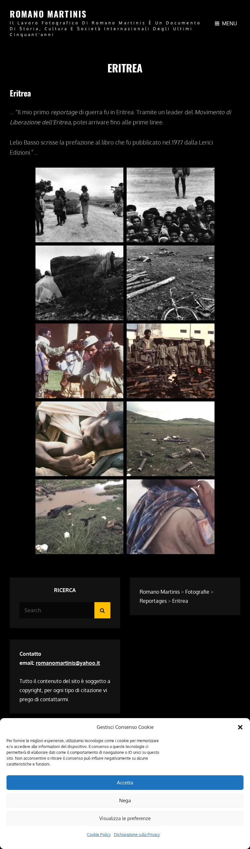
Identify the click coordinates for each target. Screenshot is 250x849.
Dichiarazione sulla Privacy (137, 834)
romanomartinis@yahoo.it (68, 663)
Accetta (125, 782)
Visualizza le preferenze (125, 818)
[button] (240, 727)
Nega (125, 800)
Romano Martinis (48, 13)
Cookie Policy (99, 834)
